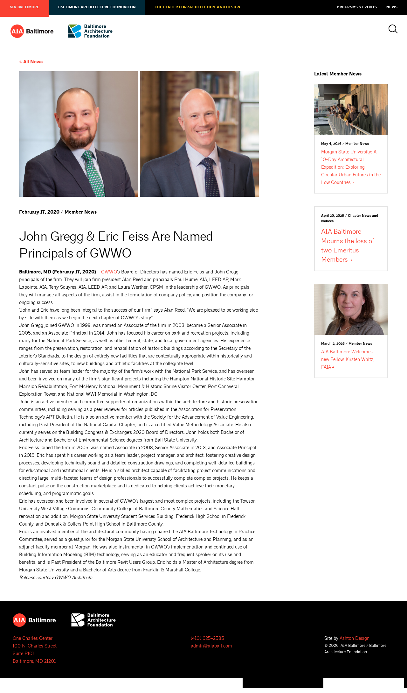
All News (33, 62)
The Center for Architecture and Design (197, 7)
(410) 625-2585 (207, 638)
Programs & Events (357, 7)
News (391, 7)
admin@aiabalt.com (211, 646)
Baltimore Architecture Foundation (97, 7)
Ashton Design (354, 638)
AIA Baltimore (24, 7)
